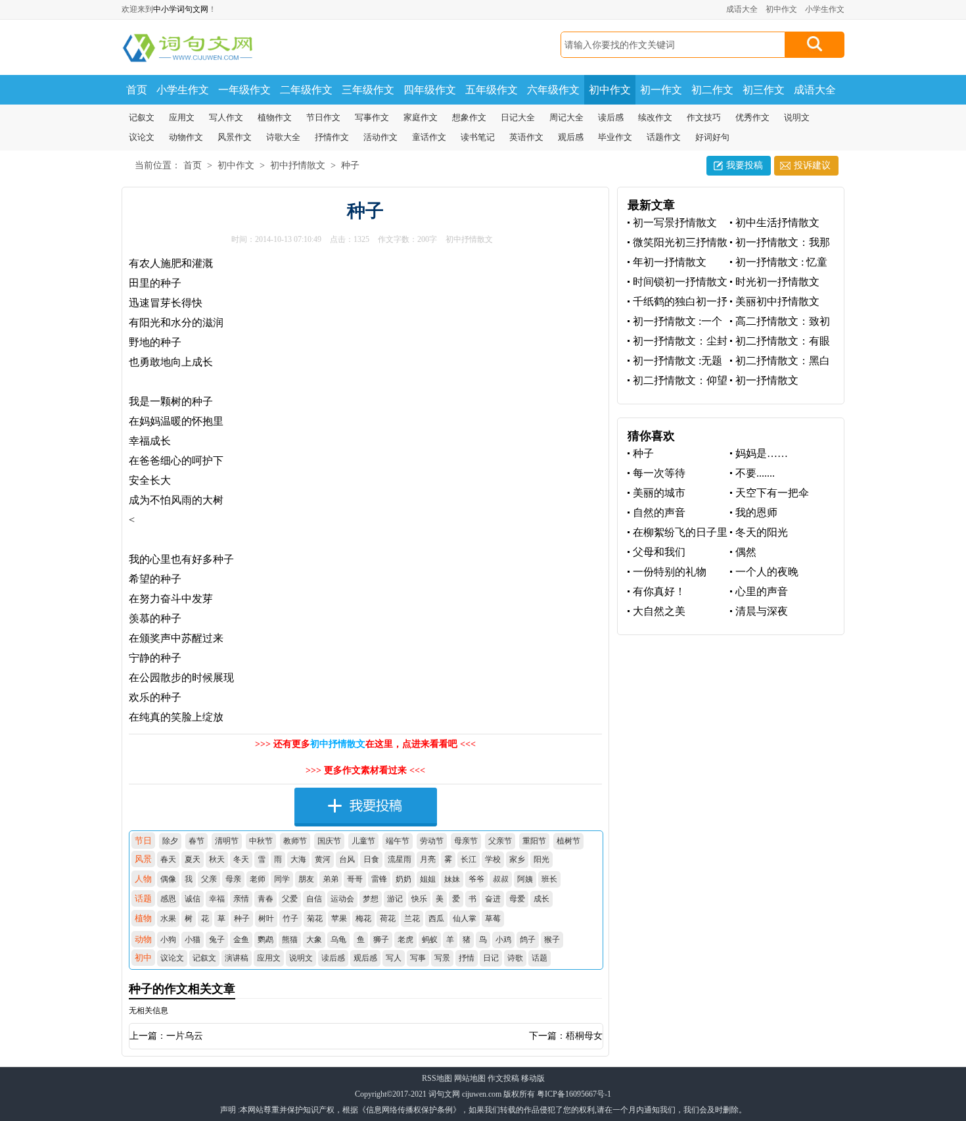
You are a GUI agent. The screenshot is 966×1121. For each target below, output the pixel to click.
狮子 (381, 939)
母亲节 (466, 841)
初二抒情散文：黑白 (782, 360)
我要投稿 (744, 165)
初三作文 (764, 89)
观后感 (571, 137)
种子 (350, 165)
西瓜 (436, 918)
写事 (418, 958)
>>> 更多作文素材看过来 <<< (365, 770)
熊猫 (290, 939)
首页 (136, 89)
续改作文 (655, 117)
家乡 (517, 859)
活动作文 (380, 137)
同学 (282, 879)
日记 (491, 958)
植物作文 (275, 117)
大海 (298, 859)
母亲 (233, 879)
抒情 (466, 958)
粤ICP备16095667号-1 (574, 1094)
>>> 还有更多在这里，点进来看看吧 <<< (365, 744)
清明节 (227, 841)
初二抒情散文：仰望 (680, 380)
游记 (395, 898)
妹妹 (452, 879)
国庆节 (329, 841)
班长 (549, 879)
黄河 (323, 859)
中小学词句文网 (180, 9)
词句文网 (444, 1094)
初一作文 (661, 89)
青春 (265, 898)
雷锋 (379, 879)
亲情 (241, 898)
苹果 (339, 918)
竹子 (290, 918)
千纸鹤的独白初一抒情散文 (677, 302)
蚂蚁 (430, 939)
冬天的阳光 (761, 532)
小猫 (192, 939)
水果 (168, 918)
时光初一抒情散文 (777, 281)
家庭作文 (420, 117)
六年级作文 (553, 89)
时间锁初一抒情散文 (680, 281)
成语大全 (742, 9)
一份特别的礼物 (669, 571)
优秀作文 (752, 117)
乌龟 (338, 939)
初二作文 (712, 89)
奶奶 (403, 879)
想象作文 (469, 117)
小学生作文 (824, 9)
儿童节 (363, 841)
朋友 (306, 879)
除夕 (170, 841)
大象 (314, 939)
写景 (442, 958)
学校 (493, 859)
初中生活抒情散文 (777, 222)
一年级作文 (244, 89)
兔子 (217, 939)
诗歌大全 (283, 137)
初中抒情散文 (297, 165)
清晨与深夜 (761, 611)
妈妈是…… (761, 453)
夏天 (192, 859)
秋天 (217, 859)
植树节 (568, 841)
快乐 (419, 898)
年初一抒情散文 (669, 262)
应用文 (182, 117)
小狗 (168, 939)
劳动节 (432, 841)
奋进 (493, 898)
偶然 (745, 552)
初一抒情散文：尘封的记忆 (677, 341)
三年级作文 (368, 89)
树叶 (266, 918)
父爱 (290, 898)
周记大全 (566, 117)
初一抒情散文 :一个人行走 (675, 322)
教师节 (295, 841)
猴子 (552, 939)
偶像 (168, 879)
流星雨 (399, 859)
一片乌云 (184, 1036)
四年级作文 (429, 89)
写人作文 (226, 117)
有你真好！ (659, 591)
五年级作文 (491, 89)
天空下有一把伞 (772, 492)
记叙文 (141, 117)
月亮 (428, 859)
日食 (371, 859)
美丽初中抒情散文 (777, 301)
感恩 (168, 898)
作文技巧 (704, 117)
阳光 (541, 859)
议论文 (141, 137)
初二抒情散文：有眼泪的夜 (780, 341)
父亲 (209, 879)
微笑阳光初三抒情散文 (677, 243)
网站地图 (470, 1078)
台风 (347, 859)
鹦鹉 (265, 939)
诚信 (192, 898)
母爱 (517, 898)
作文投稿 (503, 1078)
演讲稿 (236, 958)
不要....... (755, 473)
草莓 (493, 918)
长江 (468, 859)
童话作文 (429, 137)
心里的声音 (761, 591)
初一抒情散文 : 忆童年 (778, 262)
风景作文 (235, 137)
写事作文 (372, 117)
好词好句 (712, 137)
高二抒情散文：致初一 (780, 322)
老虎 (405, 939)
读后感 (611, 117)
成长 (541, 898)
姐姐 (428, 879)
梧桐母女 (584, 1036)
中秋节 (261, 841)
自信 (314, 898)
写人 (394, 958)
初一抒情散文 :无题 (677, 360)
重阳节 (534, 841)
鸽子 (528, 939)
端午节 (397, 841)
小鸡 (503, 939)
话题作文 (664, 137)
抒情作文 (332, 137)
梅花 (363, 918)
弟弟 (330, 879)
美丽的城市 (659, 492)
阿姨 (525, 879)
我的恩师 (756, 512)
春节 (196, 841)
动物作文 (186, 137)
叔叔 (501, 879)
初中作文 (781, 9)
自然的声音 (659, 512)
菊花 (315, 918)
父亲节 (500, 841)
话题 (539, 958)
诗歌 (515, 958)
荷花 (388, 918)
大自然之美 (659, 611)
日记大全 (518, 117)
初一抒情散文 (766, 380)
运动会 (342, 898)
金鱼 (241, 939)
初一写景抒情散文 (675, 222)
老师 (257, 879)
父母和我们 (659, 552)
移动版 (533, 1078)
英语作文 (526, 137)
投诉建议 (812, 165)
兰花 (412, 918)
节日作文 (323, 117)
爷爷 (476, 879)
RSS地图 (437, 1078)
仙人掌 (464, 918)
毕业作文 (615, 137)
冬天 (241, 859)
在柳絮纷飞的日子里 (680, 532)
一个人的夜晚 (766, 571)
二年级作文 (306, 89)
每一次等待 (659, 473)
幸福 (217, 898)
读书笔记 (478, 137)
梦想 (371, 898)
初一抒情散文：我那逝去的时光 (780, 243)
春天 (168, 859)
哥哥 (355, 879)
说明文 (797, 117)
